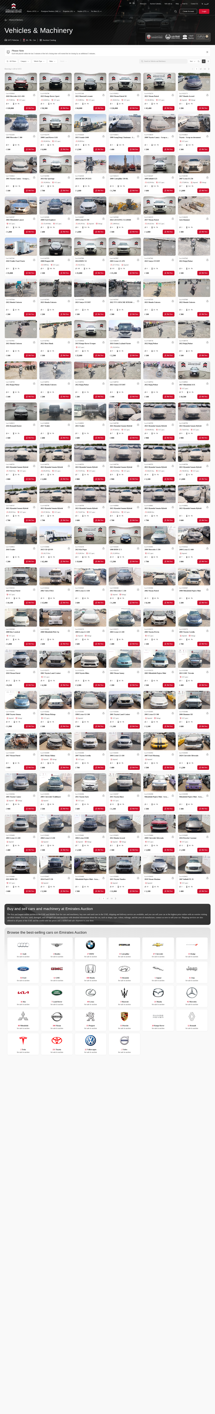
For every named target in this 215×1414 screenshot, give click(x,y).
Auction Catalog (49, 40)
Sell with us (168, 4)
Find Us (184, 4)
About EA (143, 4)
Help (177, 4)
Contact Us (194, 4)
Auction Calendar (155, 4)
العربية (206, 4)
